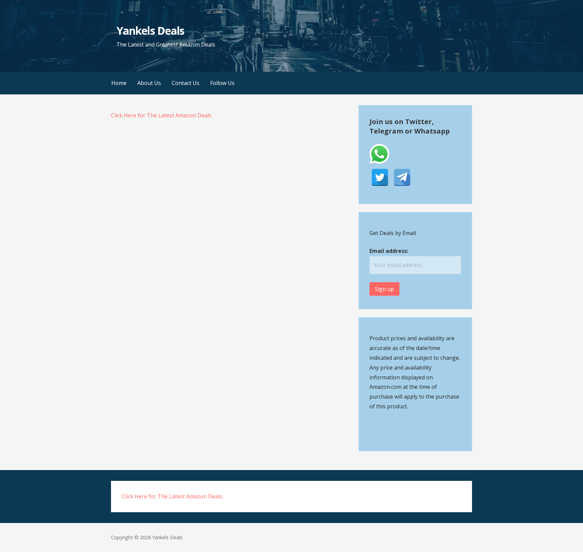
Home (119, 83)
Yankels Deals (150, 30)
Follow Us (222, 83)
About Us (149, 83)
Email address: (388, 251)
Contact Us (185, 83)
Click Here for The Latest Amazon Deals (161, 115)
